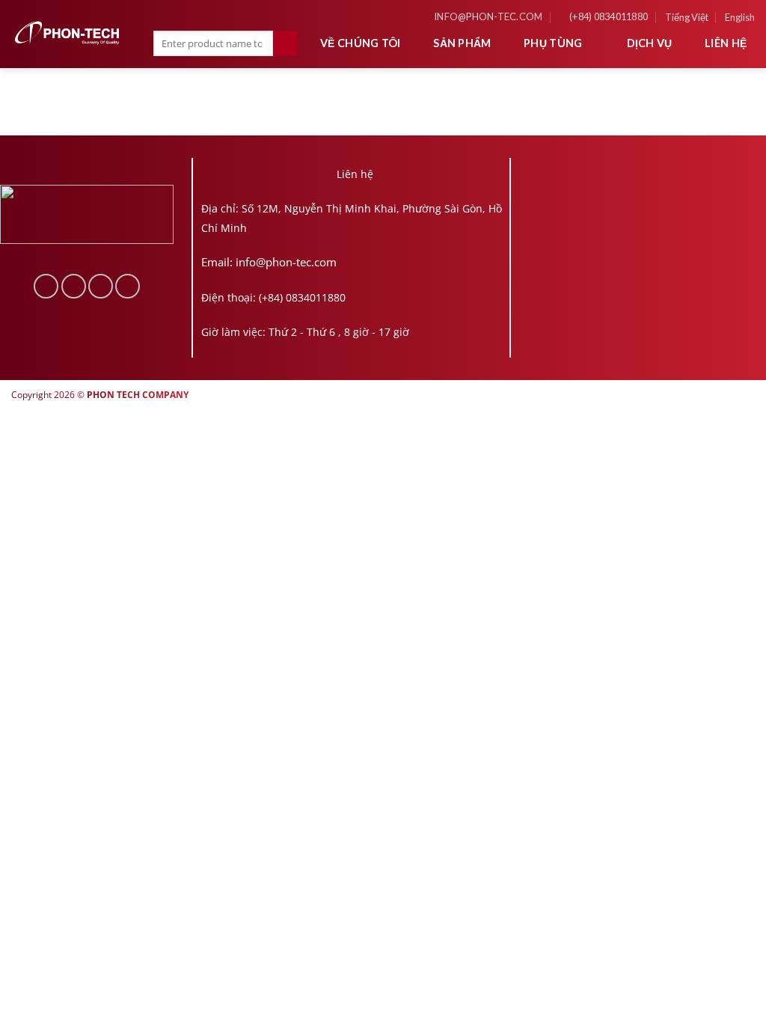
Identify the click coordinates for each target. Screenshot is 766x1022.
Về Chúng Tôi (360, 43)
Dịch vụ (649, 43)
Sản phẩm (462, 43)
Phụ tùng (553, 43)
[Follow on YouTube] (127, 286)
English (740, 17)
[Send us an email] (100, 286)
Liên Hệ (726, 43)
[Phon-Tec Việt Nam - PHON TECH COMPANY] (67, 33)
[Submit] (285, 43)
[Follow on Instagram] (73, 286)
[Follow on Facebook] (46, 286)
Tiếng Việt (686, 17)
